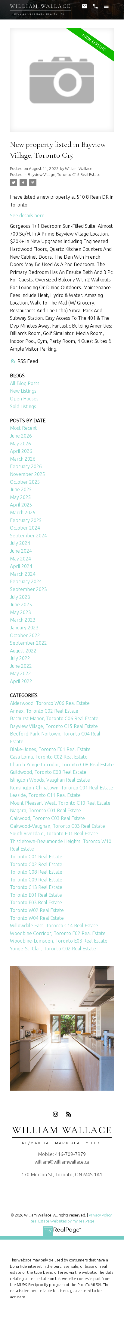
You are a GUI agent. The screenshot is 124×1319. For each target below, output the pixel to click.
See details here (27, 215)
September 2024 (28, 535)
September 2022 (28, 643)
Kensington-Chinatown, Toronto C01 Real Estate (61, 787)
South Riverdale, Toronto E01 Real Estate (54, 833)
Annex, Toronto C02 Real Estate (44, 711)
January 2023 (24, 627)
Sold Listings (23, 406)
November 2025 (27, 474)
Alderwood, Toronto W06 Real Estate (50, 703)
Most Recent (23, 428)
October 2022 (25, 635)
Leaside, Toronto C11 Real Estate (45, 795)
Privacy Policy (100, 1215)
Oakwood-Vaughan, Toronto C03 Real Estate (57, 826)
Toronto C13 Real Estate (36, 887)
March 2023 (23, 619)
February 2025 (26, 520)
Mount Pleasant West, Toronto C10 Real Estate (60, 803)
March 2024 (23, 574)
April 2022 (21, 681)
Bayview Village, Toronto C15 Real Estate (64, 174)
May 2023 (20, 612)
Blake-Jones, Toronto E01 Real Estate (50, 749)
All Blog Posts (24, 383)
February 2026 (26, 466)
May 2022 (20, 673)
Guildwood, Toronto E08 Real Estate (48, 772)
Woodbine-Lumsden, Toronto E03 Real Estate (58, 940)
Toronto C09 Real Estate (36, 879)
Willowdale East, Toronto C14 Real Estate (54, 925)
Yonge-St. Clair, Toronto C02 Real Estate (53, 948)
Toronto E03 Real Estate (36, 902)
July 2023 (20, 597)
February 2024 (26, 581)
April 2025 (21, 504)
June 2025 (21, 489)
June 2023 (21, 604)
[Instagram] (55, 1114)
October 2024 (25, 527)
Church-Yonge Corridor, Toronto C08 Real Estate (62, 764)
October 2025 (25, 482)
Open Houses (24, 398)
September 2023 (28, 589)
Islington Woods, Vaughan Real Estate (50, 780)
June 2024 (21, 551)
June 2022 (21, 666)
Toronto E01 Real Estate (36, 895)
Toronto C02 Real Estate (36, 864)
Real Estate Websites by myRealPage (62, 1221)
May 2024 (20, 558)
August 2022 (23, 650)
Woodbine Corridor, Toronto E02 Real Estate (58, 933)
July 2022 (20, 658)
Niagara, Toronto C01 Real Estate (45, 810)
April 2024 (21, 566)
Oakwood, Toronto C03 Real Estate (47, 818)
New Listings (23, 391)
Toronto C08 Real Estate (36, 872)
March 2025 (23, 512)
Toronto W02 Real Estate (37, 910)
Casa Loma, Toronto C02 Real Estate (49, 756)
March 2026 (23, 459)
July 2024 (20, 543)
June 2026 (21, 435)
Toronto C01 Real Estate (36, 856)
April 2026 (21, 451)
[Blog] (68, 1114)
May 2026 (20, 443)
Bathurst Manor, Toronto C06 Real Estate (54, 718)
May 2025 (20, 497)
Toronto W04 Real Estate (37, 918)
